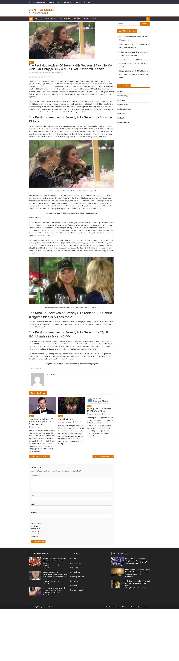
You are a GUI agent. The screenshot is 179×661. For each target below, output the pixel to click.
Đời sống (77, 19)
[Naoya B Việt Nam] (71, 405)
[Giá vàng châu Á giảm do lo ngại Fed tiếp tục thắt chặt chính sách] (117, 584)
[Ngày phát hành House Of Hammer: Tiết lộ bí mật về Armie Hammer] (42, 405)
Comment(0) (58, 73)
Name (33, 496)
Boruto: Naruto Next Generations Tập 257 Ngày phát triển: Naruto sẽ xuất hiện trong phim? (55, 575)
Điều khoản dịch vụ (77, 2)
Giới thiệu (51, 2)
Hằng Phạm (129, 577)
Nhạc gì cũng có (125, 109)
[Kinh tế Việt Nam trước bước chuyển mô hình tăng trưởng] (117, 561)
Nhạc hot (122, 114)
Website (34, 512)
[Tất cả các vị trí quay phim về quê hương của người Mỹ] (35, 591)
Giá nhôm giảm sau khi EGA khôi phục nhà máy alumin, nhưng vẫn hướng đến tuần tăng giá (134, 63)
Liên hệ (88, 2)
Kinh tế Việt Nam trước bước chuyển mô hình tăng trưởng (133, 38)
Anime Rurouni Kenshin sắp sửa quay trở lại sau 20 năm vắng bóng (54, 560)
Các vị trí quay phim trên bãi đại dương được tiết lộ (41, 457)
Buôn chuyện (65, 19)
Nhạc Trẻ (38, 19)
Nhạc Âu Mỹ (123, 105)
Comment (35, 476)
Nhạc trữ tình (50, 19)
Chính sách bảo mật (62, 2)
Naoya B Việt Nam (66, 419)
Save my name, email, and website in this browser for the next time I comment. (36, 530)
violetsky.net (49, 607)
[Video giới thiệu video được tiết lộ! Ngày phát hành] (100, 400)
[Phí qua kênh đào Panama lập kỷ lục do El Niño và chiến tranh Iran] (117, 572)
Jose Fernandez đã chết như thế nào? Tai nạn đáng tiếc (104, 457)
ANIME (86, 19)
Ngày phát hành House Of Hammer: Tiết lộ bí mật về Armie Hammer (41, 421)
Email (33, 504)
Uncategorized (124, 122)
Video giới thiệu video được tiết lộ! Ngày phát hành (99, 410)
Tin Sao (94, 19)
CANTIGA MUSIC (41, 10)
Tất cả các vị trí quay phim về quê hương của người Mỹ (54, 589)
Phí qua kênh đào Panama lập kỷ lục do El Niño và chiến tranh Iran (134, 46)
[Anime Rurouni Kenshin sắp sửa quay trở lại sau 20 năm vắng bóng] (35, 561)
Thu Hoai (48, 73)
